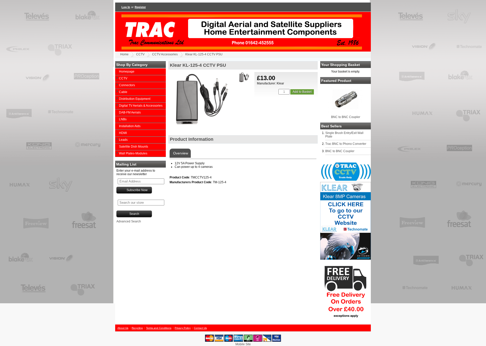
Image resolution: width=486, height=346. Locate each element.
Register (140, 7)
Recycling (137, 328)
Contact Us (200, 328)
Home (124, 54)
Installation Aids (129, 126)
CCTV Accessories (165, 54)
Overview (180, 153)
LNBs (123, 119)
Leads (123, 140)
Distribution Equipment (134, 99)
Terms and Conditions (158, 328)
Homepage (126, 71)
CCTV (140, 54)
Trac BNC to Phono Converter (345, 144)
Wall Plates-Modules (133, 153)
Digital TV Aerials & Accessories (141, 105)
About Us (122, 328)
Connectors (127, 85)
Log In (126, 7)
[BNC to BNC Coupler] (345, 112)
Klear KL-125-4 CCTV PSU (203, 54)
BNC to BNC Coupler (345, 117)
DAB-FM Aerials (130, 112)
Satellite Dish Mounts (133, 146)
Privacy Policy (183, 328)
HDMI (123, 133)
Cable (123, 92)
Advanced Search (128, 221)
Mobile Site (243, 344)
